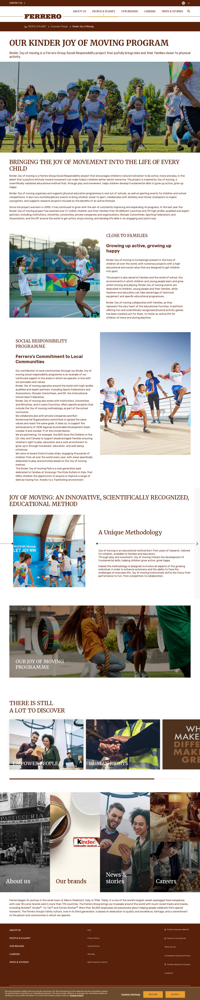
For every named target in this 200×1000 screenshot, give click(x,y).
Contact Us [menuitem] (15, 3)
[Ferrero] (43, 16)
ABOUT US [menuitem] (79, 11)
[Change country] (186, 3)
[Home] (26, 27)
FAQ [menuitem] (89, 930)
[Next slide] (197, 543)
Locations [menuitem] (168, 973)
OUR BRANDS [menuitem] (129, 11)
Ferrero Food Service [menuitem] (176, 938)
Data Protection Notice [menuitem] (97, 962)
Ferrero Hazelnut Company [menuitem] (178, 964)
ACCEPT (175, 994)
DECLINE (153, 994)
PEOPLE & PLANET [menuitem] (103, 11)
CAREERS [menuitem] (149, 11)
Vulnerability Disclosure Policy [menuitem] (177, 956)
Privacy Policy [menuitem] (93, 938)
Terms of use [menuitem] (170, 947)
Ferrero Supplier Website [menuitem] (178, 929)
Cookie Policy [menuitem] (94, 946)
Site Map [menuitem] (91, 954)
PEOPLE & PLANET (37, 26)
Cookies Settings (130, 994)
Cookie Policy (76, 995)
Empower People (59, 26)
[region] (100, 993)
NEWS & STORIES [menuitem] (172, 11)
